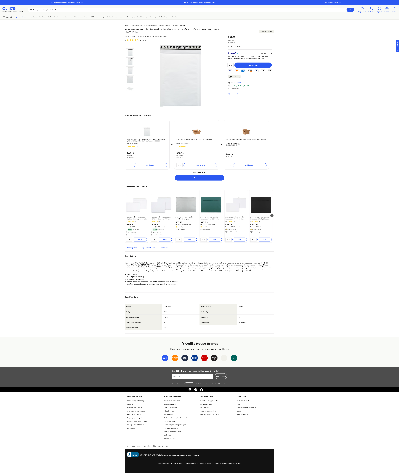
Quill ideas (167, 435)
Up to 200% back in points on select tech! (199, 2)
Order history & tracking (135, 401)
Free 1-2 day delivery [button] (134, 235)
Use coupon (221, 376)
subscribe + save (66, 17)
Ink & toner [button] (141, 17)
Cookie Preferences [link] (205, 463)
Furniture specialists (171, 428)
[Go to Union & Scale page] (224, 358)
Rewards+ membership (172, 401)
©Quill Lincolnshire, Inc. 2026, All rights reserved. (154, 455)
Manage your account (134, 407)
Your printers (204, 407)
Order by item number (208, 411)
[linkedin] (195, 389)
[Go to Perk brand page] (195, 358)
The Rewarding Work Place (246, 407)
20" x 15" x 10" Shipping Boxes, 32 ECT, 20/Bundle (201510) (246, 139)
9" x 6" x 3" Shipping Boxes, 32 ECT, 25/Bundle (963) (194, 139)
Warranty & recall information (137, 421)
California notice (191, 463)
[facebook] (201, 389)
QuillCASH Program (170, 407)
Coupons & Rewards (20, 17)
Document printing (170, 421)
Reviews (164, 248)
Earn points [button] (266, 31)
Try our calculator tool (240, 58)
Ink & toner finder (206, 404)
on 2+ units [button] (136, 229)
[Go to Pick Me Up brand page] (185, 358)
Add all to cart (199, 178)
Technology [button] (163, 17)
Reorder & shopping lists (209, 401)
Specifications (148, 248)
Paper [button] (152, 17)
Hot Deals (33, 17)
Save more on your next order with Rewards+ (66, 2)
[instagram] (190, 389)
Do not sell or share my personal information (228, 463)
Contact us (131, 428)
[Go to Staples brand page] (204, 358)
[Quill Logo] (8, 9)
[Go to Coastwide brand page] (175, 358)
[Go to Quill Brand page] (165, 358)
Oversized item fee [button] (233, 143)
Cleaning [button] (129, 17)
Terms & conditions (163, 463)
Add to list (234, 94)
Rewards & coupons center (210, 414)
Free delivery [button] (181, 229)
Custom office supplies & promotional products (180, 418)
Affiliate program (169, 438)
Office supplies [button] (96, 17)
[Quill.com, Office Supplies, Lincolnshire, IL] (133, 455)
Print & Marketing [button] (80, 17)
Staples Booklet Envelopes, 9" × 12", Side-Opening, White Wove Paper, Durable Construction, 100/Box (161, 218)
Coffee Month (53, 17)
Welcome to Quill (243, 401)
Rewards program (170, 404)
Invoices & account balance (136, 411)
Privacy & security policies (136, 425)
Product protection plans (172, 431)
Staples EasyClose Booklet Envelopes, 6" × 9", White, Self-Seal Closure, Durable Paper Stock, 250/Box (234, 218)
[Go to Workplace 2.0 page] (234, 358)
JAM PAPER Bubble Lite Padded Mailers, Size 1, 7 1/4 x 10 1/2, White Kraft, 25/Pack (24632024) (146, 140)
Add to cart (253, 65)
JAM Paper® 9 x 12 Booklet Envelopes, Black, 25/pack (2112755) (259, 218)
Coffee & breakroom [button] (114, 17)
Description (131, 248)
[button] (350, 10)
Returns (130, 404)
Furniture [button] (175, 17)
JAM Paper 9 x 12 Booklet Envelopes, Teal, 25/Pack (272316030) (209, 218)
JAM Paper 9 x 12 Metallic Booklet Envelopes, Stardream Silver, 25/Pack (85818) (184, 218)
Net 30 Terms (169, 414)
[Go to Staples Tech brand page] (214, 358)
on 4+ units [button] (160, 229)
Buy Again (42, 17)
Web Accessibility (243, 414)
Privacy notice (178, 463)
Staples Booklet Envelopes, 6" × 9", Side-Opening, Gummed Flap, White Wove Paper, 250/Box (136, 218)
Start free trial (266, 54)
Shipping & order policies (136, 418)
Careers (239, 411)
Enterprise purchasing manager (175, 425)
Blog (238, 404)
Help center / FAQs (134, 414)
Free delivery (235, 77)
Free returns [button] (235, 89)
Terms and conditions (189, 382)
